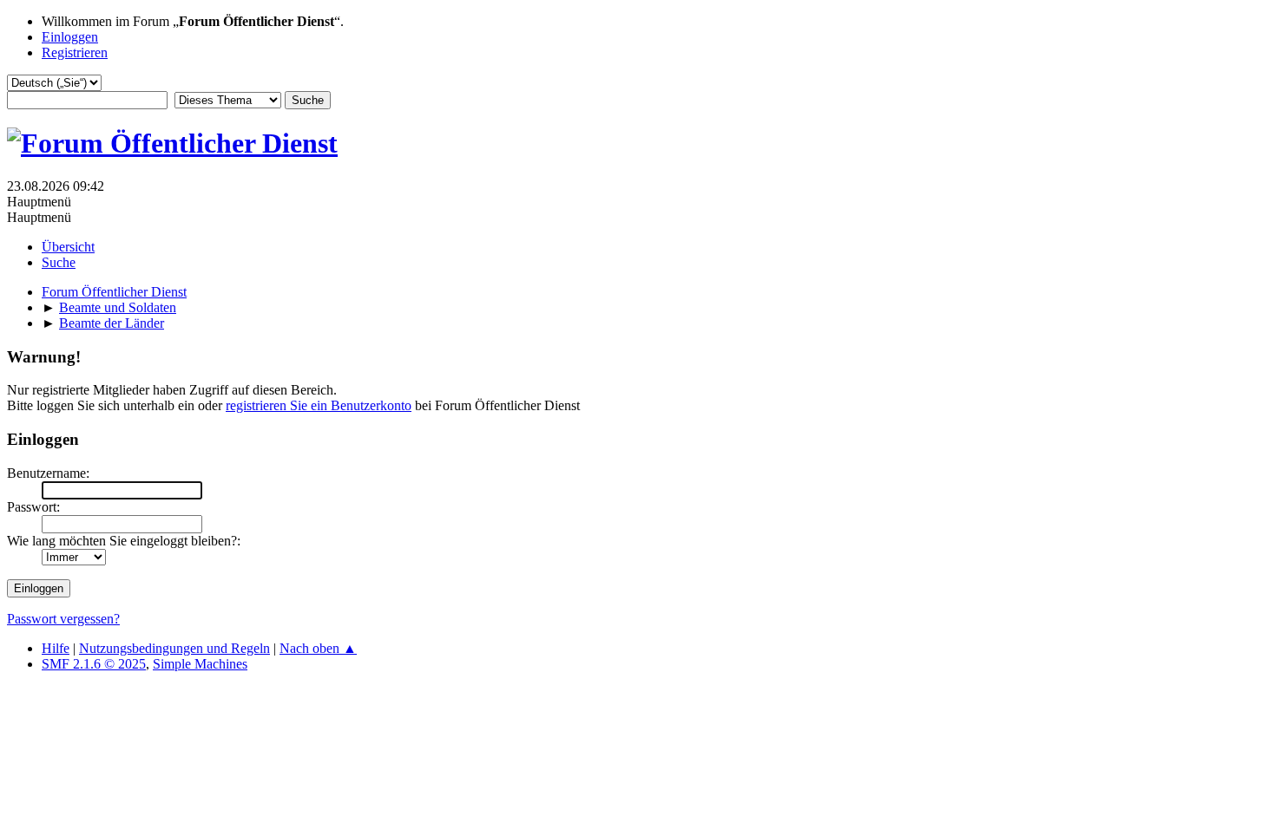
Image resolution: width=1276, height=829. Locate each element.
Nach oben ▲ (318, 648)
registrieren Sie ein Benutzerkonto (318, 405)
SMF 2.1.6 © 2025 (94, 663)
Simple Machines (200, 663)
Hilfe (55, 648)
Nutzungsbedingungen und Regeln (174, 648)
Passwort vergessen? (63, 618)
